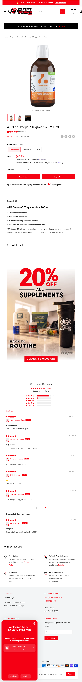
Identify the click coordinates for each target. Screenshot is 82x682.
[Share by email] (73, 136)
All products (14, 37)
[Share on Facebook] (62, 136)
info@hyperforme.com (53, 597)
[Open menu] (5, 11)
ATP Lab (10, 137)
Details (61, 565)
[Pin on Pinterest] (65, 136)
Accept (70, 674)
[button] (12, 132)
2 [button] (39, 507)
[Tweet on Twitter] (69, 136)
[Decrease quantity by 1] (18, 169)
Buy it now (58, 177)
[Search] (62, 11)
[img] (11, 417)
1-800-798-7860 (50, 601)
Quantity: (10, 169)
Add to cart (23, 177)
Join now (51, 638)
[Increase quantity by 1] (28, 169)
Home (6, 37)
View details (61, 3)
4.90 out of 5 (46, 388)
